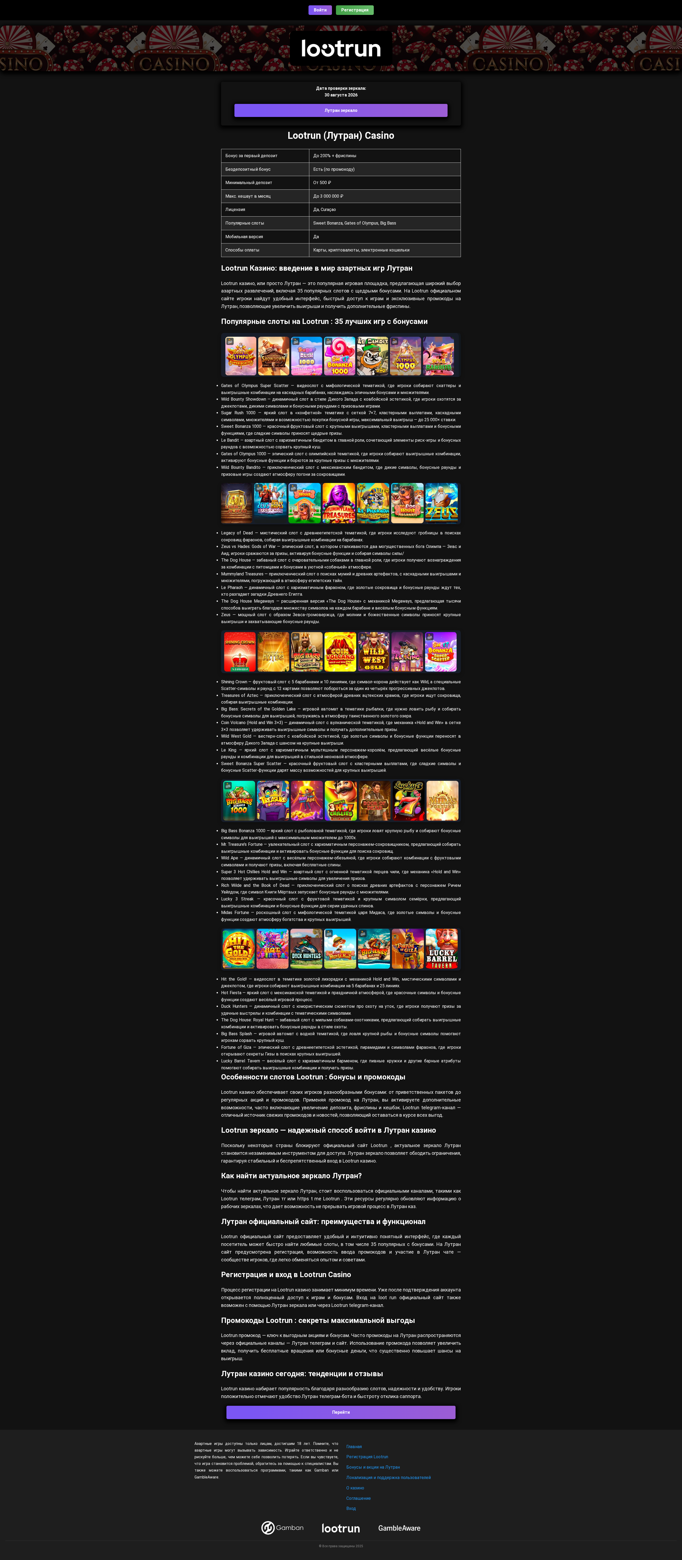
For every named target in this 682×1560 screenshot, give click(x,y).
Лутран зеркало (341, 110)
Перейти (341, 1412)
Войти (320, 10)
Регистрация (354, 10)
